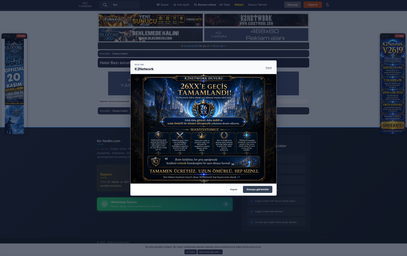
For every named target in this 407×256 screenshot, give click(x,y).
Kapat (269, 67)
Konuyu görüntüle (258, 189)
